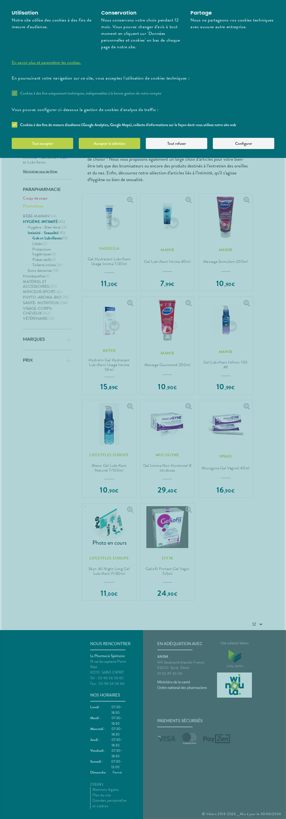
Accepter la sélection (109, 143)
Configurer (243, 143)
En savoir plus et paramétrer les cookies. (46, 62)
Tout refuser (176, 143)
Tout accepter (42, 143)
